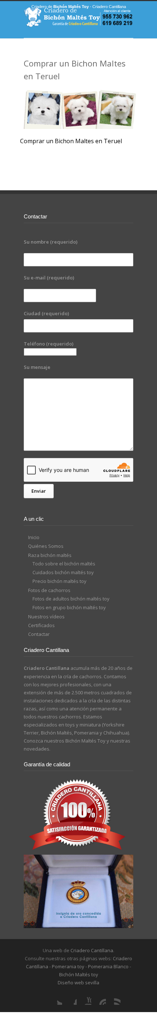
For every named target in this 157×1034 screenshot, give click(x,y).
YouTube (84, 997)
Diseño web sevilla (78, 982)
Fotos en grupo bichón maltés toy (69, 607)
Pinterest (98, 997)
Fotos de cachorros (49, 590)
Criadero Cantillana (91, 950)
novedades (36, 748)
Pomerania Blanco (108, 966)
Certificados (41, 625)
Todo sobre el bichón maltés (63, 563)
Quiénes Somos (46, 546)
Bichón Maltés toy (78, 974)
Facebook (69, 997)
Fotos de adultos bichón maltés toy (71, 598)
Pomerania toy (68, 966)
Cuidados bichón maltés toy (63, 572)
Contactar (39, 634)
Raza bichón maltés (50, 555)
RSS (113, 997)
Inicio (33, 537)
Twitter (54, 997)
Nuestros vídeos (46, 616)
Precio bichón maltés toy (59, 581)
